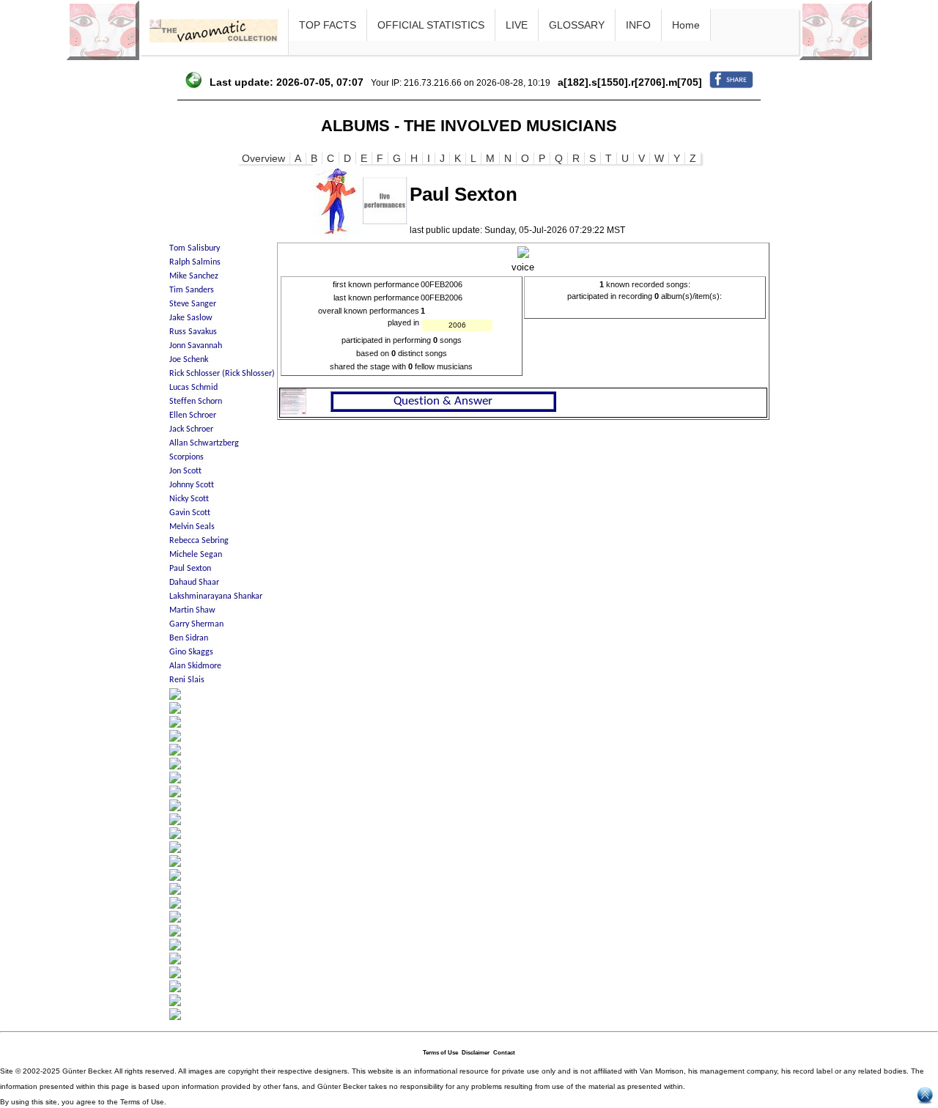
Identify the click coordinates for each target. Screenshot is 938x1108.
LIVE (517, 25)
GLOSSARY (577, 25)
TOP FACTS (327, 25)
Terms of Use (440, 1052)
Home (686, 25)
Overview (263, 158)
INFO (638, 25)
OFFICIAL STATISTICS (430, 25)
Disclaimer (476, 1052)
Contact (504, 1052)
